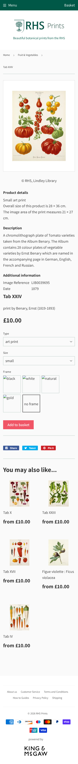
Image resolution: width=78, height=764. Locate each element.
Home (6, 55)
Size (5, 353)
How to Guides (21, 698)
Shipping (57, 698)
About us (12, 692)
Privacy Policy (40, 698)
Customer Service (30, 692)
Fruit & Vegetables (28, 55)
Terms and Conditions (56, 692)
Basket (69, 5)
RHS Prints (41, 713)
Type (6, 333)
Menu (12, 5)
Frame (7, 372)
